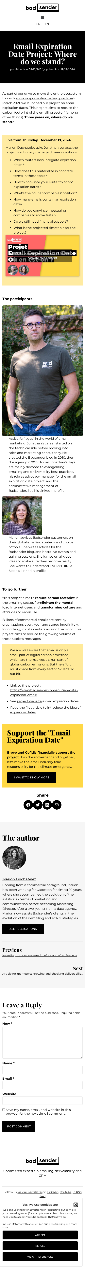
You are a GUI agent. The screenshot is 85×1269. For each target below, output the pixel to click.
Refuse (40, 1245)
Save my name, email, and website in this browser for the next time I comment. (38, 1111)
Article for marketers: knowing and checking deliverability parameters (42, 973)
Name (8, 1063)
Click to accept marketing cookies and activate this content (42, 256)
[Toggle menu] (42, 18)
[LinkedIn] (47, 805)
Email (8, 1078)
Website (9, 1094)
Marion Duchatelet (19, 879)
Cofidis (31, 752)
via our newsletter (30, 1192)
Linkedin (53, 1192)
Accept (40, 1235)
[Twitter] (37, 805)
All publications (26, 927)
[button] (76, 1205)
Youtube (65, 1192)
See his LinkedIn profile (45, 491)
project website (29, 701)
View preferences (40, 1256)
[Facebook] (28, 805)
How (7, 1023)
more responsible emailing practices (44, 98)
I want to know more (31, 777)
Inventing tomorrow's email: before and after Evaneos (39, 955)
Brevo (12, 752)
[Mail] (56, 805)
